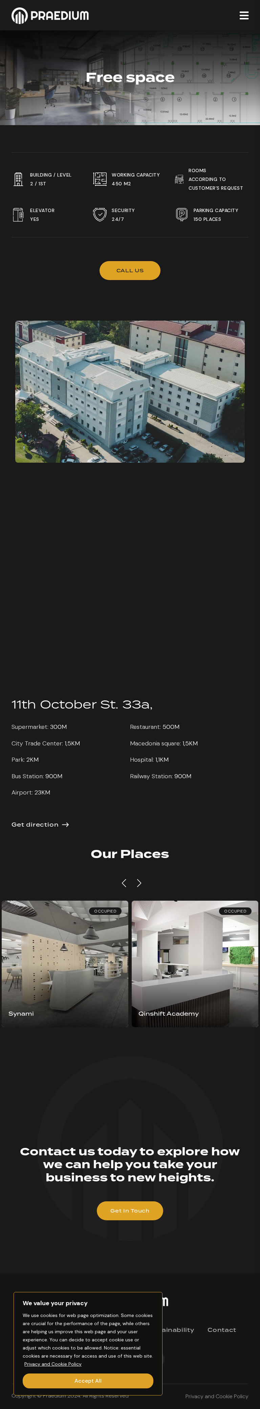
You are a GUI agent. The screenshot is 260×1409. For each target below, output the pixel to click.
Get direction (35, 824)
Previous (123, 883)
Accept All (88, 1380)
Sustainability (169, 1330)
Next (138, 883)
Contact (222, 1330)
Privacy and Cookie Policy (53, 1364)
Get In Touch (129, 1210)
